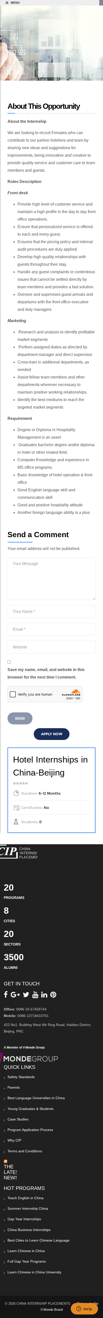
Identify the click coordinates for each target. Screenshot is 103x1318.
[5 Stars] (26, 783)
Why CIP (14, 1140)
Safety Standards (21, 1077)
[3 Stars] (20, 783)
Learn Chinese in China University (34, 1272)
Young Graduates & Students (31, 1109)
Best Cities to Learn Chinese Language (39, 1240)
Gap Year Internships (24, 1219)
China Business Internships (29, 1230)
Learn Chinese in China (26, 1251)
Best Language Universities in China (36, 1098)
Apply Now (51, 734)
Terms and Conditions (25, 1151)
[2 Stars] (17, 783)
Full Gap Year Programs (27, 1261)
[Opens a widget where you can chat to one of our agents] (84, 1309)
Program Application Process (30, 1130)
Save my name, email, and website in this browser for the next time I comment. (46, 673)
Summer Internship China (28, 1208)
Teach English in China (26, 1198)
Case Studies (18, 1119)
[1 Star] (14, 783)
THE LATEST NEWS (13, 1172)
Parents (14, 1087)
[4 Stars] (23, 783)
